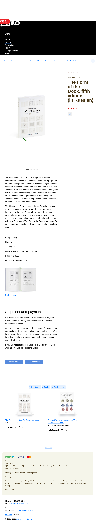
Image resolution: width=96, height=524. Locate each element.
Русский (8, 514)
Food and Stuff (36, 61)
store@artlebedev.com (20, 503)
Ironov (7, 48)
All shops (48, 447)
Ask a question (34, 362)
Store (7, 39)
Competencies (11, 51)
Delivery (23, 473)
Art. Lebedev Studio (24, 519)
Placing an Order (11, 473)
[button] (27, 169)
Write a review (14, 362)
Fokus (7, 53)
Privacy (8, 477)
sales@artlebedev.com (27, 510)
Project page (10, 295)
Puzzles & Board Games (76, 61)
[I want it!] (23, 427)
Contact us (9, 45)
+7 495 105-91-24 (18, 501)
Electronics (23, 61)
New (6, 61)
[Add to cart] (19, 427)
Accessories (59, 61)
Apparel (48, 61)
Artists (70, 73)
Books (13, 61)
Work (7, 34)
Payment (33, 473)
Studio (8, 42)
